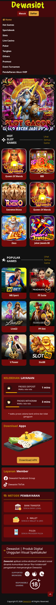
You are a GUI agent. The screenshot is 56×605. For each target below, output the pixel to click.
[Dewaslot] (28, 5)
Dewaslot (27, 601)
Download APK (28, 460)
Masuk (22, 13)
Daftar (33, 13)
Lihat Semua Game (47, 139)
